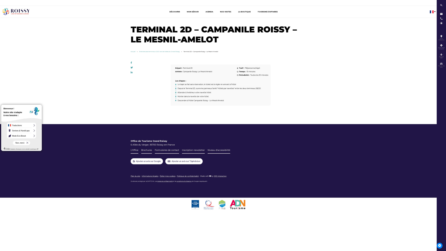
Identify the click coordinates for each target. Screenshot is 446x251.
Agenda (209, 12)
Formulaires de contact (167, 150)
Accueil (133, 51)
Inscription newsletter (193, 150)
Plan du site (135, 176)
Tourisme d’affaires (268, 12)
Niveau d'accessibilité (219, 150)
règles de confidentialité (165, 181)
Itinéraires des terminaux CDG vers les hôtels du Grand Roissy (159, 51)
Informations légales (150, 176)
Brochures (146, 150)
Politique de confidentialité (188, 176)
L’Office (134, 150)
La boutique (244, 12)
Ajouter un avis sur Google (148, 161)
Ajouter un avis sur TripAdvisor (186, 161)
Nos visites (225, 12)
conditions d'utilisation (184, 181)
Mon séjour (193, 12)
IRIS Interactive (220, 176)
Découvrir (174, 12)
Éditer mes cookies (167, 176)
